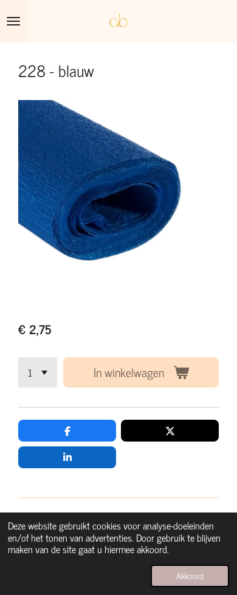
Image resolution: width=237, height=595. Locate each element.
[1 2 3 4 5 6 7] (37, 372)
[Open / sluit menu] (13, 21)
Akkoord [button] (190, 575)
